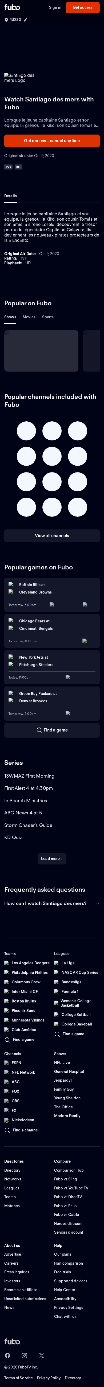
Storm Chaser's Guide (28, 825)
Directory (73, 1378)
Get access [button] (83, 7)
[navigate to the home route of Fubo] (12, 7)
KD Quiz (13, 837)
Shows (10, 317)
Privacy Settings (68, 1307)
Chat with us (65, 1316)
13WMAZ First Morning (29, 776)
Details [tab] (10, 196)
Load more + (52, 859)
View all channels (52, 535)
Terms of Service (18, 1378)
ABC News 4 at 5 (23, 812)
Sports (48, 317)
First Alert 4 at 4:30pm (28, 788)
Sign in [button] (55, 7)
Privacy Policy (49, 1378)
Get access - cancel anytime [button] (52, 140)
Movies (29, 317)
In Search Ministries (25, 800)
